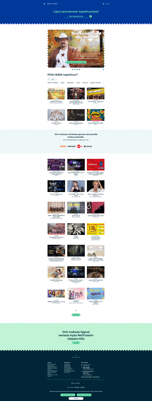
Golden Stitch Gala (95, 281)
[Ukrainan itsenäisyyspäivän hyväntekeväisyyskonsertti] (56, 251)
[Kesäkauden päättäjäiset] (76, 115)
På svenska (76, 387)
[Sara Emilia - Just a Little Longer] (76, 186)
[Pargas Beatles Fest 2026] (95, 115)
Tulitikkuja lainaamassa (56, 280)
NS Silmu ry (96, 102)
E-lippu (49, 373)
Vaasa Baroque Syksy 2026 (95, 215)
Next (103, 83)
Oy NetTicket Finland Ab (88, 371)
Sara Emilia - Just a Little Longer (76, 195)
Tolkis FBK (56, 175)
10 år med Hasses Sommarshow (96, 238)
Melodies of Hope (56, 123)
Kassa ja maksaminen (52, 370)
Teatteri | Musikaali (53, 82)
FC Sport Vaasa (95, 175)
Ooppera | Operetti (95, 82)
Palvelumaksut (67, 369)
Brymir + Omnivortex (56, 194)
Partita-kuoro (95, 261)
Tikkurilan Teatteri (96, 304)
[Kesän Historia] (76, 208)
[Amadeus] (76, 294)
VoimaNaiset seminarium (56, 237)
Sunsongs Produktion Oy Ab (95, 239)
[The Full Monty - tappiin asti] (95, 94)
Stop (103, 69)
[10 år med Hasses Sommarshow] (95, 229)
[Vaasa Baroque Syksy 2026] (95, 208)
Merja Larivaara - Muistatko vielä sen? (96, 195)
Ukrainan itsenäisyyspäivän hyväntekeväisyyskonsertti (56, 259)
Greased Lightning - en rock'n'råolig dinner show (76, 102)
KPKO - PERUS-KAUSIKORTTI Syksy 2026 (56, 216)
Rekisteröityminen (52, 364)
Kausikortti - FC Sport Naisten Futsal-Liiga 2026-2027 (95, 173)
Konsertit (85, 82)
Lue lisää (76, 342)
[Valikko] (44, 4)
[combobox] (76, 16)
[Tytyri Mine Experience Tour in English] (76, 165)
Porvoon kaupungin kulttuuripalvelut (95, 196)
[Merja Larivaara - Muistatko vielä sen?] (95, 186)
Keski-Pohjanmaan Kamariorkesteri (56, 218)
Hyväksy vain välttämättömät (84, 394)
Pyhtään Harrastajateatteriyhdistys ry (56, 102)
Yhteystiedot (67, 364)
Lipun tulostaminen (52, 372)
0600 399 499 (86, 367)
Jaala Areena (76, 124)
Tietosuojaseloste (68, 368)
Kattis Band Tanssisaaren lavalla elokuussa (56, 173)
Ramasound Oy (76, 238)
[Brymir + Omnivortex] (56, 186)
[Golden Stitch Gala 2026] (95, 272)
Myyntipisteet (67, 365)
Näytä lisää (76, 315)
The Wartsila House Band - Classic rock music (76, 280)
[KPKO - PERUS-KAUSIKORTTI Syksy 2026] (56, 208)
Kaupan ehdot (67, 366)
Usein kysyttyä (77, 383)
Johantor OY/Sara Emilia (76, 196)
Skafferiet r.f (76, 282)
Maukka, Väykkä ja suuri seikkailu (95, 302)
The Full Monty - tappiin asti (95, 101)
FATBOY (76, 237)
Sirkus (78, 82)
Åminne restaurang (76, 104)
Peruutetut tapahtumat (69, 370)
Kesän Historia (76, 215)
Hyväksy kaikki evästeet (68, 394)
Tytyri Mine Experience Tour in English (76, 173)
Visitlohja (76, 175)
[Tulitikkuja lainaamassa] (56, 272)
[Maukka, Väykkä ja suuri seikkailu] (95, 294)
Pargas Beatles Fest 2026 (95, 123)
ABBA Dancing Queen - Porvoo (56, 301)
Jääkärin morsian (76, 258)
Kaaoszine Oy (56, 195)
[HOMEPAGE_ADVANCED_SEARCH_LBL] (90, 16)
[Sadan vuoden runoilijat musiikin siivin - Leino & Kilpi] (95, 251)
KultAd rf (95, 124)
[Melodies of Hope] (56, 115)
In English (82, 387)
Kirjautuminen (51, 365)
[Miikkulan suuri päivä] (56, 94)
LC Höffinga (56, 124)
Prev (49, 83)
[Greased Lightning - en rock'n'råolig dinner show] (76, 94)
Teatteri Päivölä (56, 281)
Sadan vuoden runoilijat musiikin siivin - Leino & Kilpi (95, 259)
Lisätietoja (76, 398)
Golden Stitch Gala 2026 (96, 280)
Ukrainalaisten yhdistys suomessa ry (56, 261)
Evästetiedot (67, 372)
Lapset (62, 82)
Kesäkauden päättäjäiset (76, 123)
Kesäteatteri (70, 82)
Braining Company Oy (56, 238)
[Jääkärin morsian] (76, 251)
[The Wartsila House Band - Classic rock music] (76, 272)
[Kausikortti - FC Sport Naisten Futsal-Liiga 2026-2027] (95, 165)
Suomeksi (71, 387)
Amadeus (76, 301)
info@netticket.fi (86, 365)
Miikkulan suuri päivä (56, 101)
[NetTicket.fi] (76, 357)
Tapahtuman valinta (52, 366)
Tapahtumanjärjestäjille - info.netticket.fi (90, 376)
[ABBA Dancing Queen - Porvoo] (56, 294)
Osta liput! (76, 62)
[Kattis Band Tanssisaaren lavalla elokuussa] (56, 165)
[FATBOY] (76, 229)
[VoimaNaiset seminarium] (56, 229)
